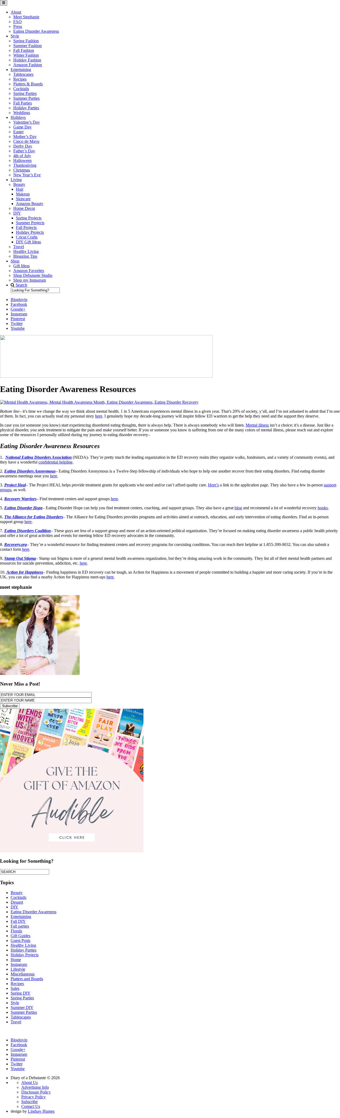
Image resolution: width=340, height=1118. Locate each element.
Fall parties (20, 926)
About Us (29, 1082)
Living (16, 179)
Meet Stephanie (26, 17)
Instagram (19, 964)
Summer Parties (26, 98)
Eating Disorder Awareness (36, 31)
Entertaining (21, 69)
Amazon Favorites (28, 270)
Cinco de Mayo (26, 141)
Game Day (22, 127)
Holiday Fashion (27, 60)
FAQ (17, 21)
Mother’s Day (25, 136)
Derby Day (22, 146)
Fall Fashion (23, 50)
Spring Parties (25, 93)
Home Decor (24, 208)
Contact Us (30, 1106)
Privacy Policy (33, 1097)
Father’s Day (24, 151)
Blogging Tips (25, 256)
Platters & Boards (28, 84)
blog (238, 508)
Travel (18, 246)
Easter (18, 132)
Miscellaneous (23, 974)
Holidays (18, 117)
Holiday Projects (30, 232)
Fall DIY (18, 921)
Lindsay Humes (41, 1111)
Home (16, 959)
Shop (15, 261)
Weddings (21, 112)
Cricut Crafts (26, 237)
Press (17, 26)
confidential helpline (56, 462)
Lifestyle (18, 969)
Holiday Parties (26, 108)
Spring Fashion (26, 41)
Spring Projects (28, 218)
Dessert (17, 902)
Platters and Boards (27, 979)
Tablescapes (23, 74)
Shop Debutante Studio (32, 275)
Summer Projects (30, 222)
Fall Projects (26, 227)
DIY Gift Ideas (28, 242)
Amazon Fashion (27, 64)
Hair (19, 189)
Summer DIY (22, 1007)
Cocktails (21, 88)
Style (15, 36)
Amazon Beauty (29, 203)
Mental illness (257, 425)
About (16, 12)
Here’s (213, 485)
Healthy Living (26, 251)
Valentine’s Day (26, 122)
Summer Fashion (27, 45)
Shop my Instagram (29, 280)
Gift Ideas (21, 266)
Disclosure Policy (36, 1092)
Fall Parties (22, 103)
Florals (16, 931)
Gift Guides (20, 935)
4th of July (22, 155)
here (98, 416)
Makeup (23, 194)
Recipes (20, 79)
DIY (17, 213)
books (323, 508)
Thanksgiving (24, 165)
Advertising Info (35, 1087)
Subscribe (29, 1101)
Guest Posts (20, 940)
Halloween (22, 160)
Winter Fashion (26, 55)
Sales (15, 988)
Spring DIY (21, 993)
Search (21, 285)
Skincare (23, 199)
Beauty (19, 184)
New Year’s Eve (27, 175)
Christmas (21, 170)
